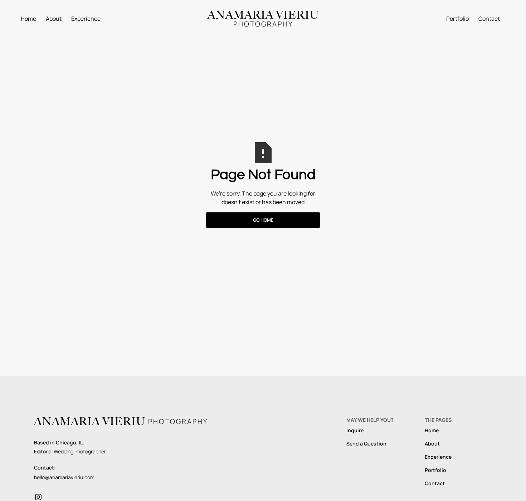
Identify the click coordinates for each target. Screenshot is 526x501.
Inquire (355, 430)
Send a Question (366, 443)
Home (28, 18)
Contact (489, 18)
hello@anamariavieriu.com (64, 477)
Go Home (263, 220)
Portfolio (457, 18)
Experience (86, 18)
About (54, 18)
